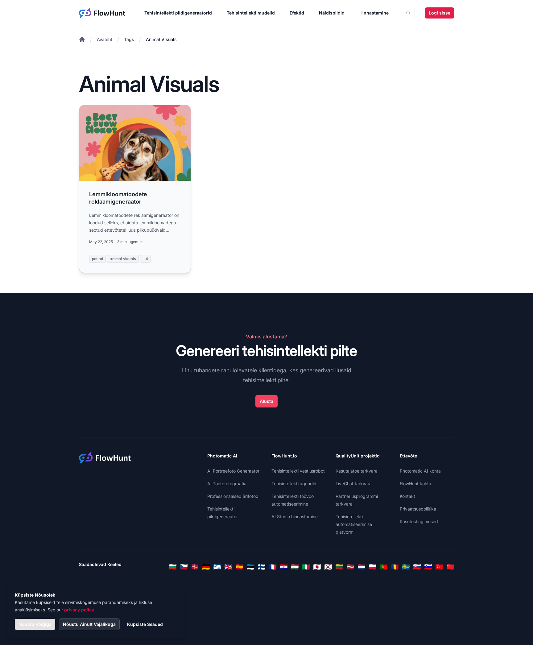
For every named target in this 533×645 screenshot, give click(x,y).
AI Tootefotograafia (226, 483)
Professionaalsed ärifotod (232, 496)
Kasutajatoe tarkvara (357, 470)
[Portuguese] (383, 567)
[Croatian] (283, 567)
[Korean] (328, 567)
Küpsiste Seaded (145, 624)
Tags (129, 39)
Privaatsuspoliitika (418, 508)
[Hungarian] (295, 567)
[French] (272, 567)
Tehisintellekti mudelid (251, 12)
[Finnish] (261, 567)
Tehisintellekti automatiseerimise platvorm (354, 524)
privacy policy (79, 609)
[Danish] (195, 567)
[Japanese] (317, 567)
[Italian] (306, 567)
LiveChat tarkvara (354, 483)
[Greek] (217, 567)
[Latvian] (350, 567)
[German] (206, 567)
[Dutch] (361, 567)
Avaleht (104, 39)
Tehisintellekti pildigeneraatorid (178, 12)
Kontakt (407, 496)
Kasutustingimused (419, 521)
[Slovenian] (428, 567)
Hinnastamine (374, 12)
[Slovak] (417, 567)
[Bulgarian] (172, 567)
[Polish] (372, 567)
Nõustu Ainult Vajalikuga (89, 624)
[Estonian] (250, 567)
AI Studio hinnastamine (294, 516)
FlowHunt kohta (415, 483)
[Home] (82, 39)
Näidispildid (332, 12)
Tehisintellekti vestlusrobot (298, 470)
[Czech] (184, 567)
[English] (228, 567)
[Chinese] (450, 567)
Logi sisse (439, 12)
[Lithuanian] (339, 567)
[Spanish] (239, 567)
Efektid (297, 12)
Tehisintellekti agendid (293, 483)
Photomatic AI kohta (420, 470)
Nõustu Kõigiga (35, 624)
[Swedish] (406, 567)
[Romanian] (395, 567)
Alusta (266, 401)
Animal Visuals (161, 39)
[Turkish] (439, 567)
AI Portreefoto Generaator (233, 470)
